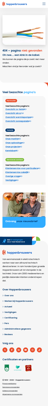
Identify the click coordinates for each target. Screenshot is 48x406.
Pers (6, 323)
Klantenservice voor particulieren (22, 168)
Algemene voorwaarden (12, 394)
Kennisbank (11, 150)
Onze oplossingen (14, 142)
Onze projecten (13, 146)
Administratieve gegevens (17, 328)
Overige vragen (13, 176)
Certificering (10, 317)
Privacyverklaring (9, 383)
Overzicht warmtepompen (18, 117)
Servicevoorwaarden (11, 387)
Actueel (8, 306)
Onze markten (12, 138)
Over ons (9, 295)
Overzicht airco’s (14, 113)
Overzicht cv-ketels (15, 109)
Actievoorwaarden (10, 391)
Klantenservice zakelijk (16, 172)
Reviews (8, 334)
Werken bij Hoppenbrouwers (18, 301)
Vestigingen (11, 180)
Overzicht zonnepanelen (17, 121)
